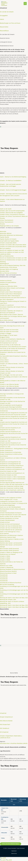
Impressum (14, 850)
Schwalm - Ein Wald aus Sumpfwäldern (10, 180)
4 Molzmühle (4, 832)
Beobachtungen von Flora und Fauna (10, 23)
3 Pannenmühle (4, 827)
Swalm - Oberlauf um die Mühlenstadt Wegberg (13, 177)
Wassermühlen (4, 27)
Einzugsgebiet (4, 15)
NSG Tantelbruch (4, 728)
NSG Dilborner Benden (6, 720)
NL (5, 860)
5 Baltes (3, 838)
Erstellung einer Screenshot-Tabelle (10, 843)
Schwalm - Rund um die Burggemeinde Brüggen (13, 190)
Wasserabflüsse (4, 30)
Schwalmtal (3, 713)
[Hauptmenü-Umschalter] (25, 3)
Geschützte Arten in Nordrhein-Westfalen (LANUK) (13, 743)
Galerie (2, 19)
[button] (21, 3)
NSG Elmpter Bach (5, 724)
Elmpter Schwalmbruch (6, 717)
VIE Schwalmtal (4, 732)
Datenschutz (14, 853)
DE (5, 858)
